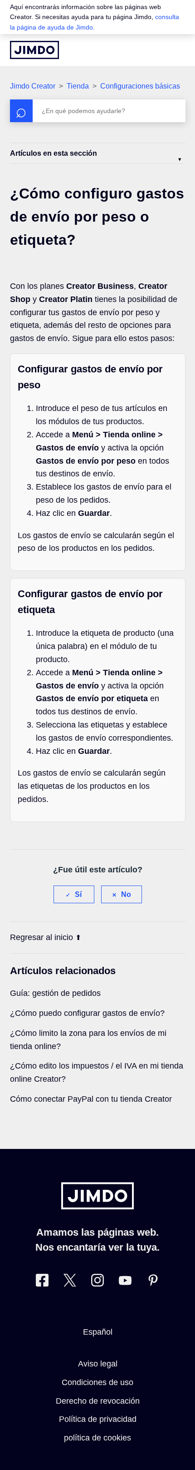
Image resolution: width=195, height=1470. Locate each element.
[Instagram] (97, 1282)
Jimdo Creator (32, 86)
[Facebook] (42, 1282)
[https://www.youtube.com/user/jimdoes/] (125, 1282)
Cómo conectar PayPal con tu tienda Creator (91, 1099)
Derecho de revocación (98, 1401)
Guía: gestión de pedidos (55, 993)
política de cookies (97, 1437)
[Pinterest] (152, 1282)
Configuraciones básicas (140, 86)
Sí (78, 894)
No (126, 894)
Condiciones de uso (97, 1382)
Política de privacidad (97, 1419)
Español (97, 1331)
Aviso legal (97, 1363)
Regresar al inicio (41, 937)
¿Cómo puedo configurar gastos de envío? (87, 1013)
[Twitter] (69, 1282)
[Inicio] (34, 50)
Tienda (78, 86)
